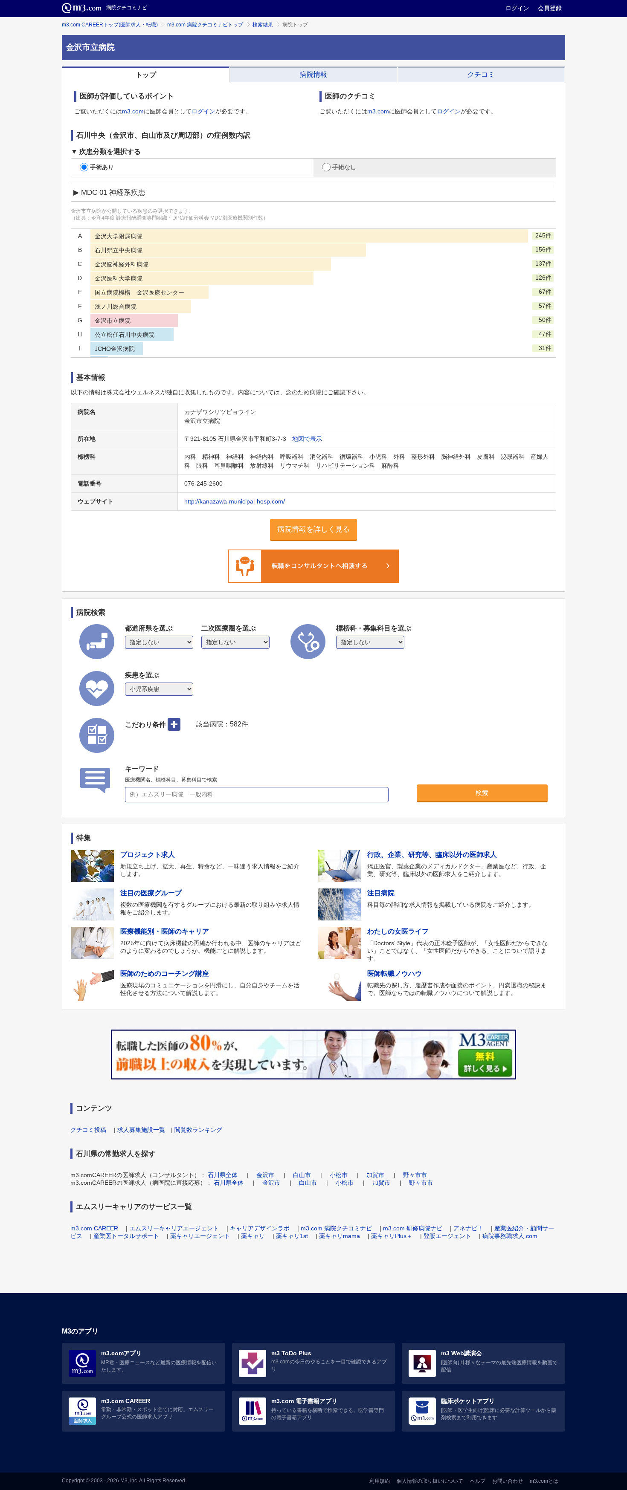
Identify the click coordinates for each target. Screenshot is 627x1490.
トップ (146, 74)
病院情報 (313, 74)
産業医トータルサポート (126, 1236)
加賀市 (375, 1175)
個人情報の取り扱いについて (430, 1481)
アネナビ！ (468, 1228)
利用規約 (379, 1481)
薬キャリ (253, 1236)
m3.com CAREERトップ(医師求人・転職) (110, 25)
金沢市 (265, 1175)
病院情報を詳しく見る (313, 529)
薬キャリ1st (292, 1236)
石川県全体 (223, 1175)
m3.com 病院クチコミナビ (336, 1228)
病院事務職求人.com (509, 1236)
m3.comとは (544, 1481)
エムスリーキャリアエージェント (174, 1228)
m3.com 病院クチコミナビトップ (205, 25)
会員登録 (550, 8)
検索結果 (263, 25)
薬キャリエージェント (200, 1236)
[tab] (145, 75)
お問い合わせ (507, 1481)
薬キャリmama (339, 1236)
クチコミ (481, 74)
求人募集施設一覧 (141, 1129)
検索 (482, 792)
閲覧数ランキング (198, 1129)
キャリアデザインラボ (260, 1228)
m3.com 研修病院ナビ (412, 1228)
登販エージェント (447, 1236)
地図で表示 (307, 438)
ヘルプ (477, 1481)
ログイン (517, 8)
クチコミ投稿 (88, 1129)
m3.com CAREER (94, 1228)
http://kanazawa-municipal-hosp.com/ (234, 501)
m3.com (133, 111)
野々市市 (415, 1175)
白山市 (302, 1175)
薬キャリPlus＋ (391, 1236)
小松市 (339, 1175)
